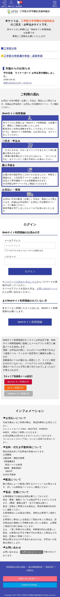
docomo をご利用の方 (18, 381)
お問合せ (30, 570)
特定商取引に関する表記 (15, 567)
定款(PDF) (50, 567)
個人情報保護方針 (36, 567)
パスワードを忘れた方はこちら (21, 282)
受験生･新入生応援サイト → (30, 579)
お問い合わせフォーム (31, 552)
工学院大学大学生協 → (30, 585)
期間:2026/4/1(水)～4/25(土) (17, 83)
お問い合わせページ (47, 288)
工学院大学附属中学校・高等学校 (23, 56)
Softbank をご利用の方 (18, 393)
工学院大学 (10, 48)
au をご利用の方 (15, 387)
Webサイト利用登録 (30, 322)
